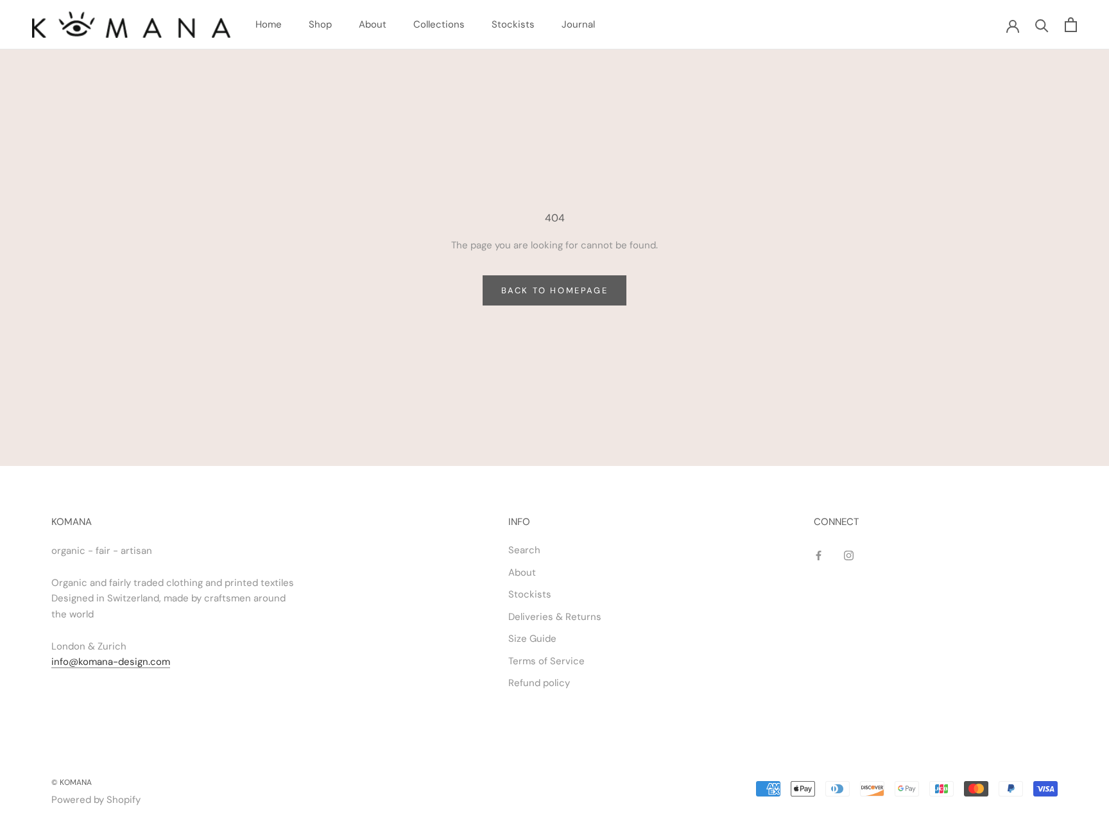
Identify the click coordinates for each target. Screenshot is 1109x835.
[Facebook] (818, 555)
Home (268, 24)
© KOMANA (71, 782)
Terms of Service (546, 661)
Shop (320, 24)
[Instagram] (849, 555)
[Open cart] (1071, 24)
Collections (439, 24)
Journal (578, 24)
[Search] (1042, 24)
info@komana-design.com (110, 661)
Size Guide (532, 638)
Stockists (513, 24)
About (372, 24)
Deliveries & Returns (554, 616)
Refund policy (539, 682)
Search (524, 550)
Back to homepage (554, 290)
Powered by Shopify (96, 799)
